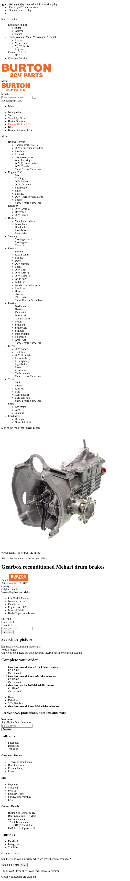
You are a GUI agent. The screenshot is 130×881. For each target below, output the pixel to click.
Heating (19, 309)
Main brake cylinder (25, 221)
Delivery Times (16, 793)
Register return (16, 765)
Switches (20, 352)
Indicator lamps (23, 358)
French (18, 33)
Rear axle (20, 154)
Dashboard (21, 306)
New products (15, 112)
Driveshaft (20, 211)
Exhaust (19, 193)
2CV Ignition (22, 181)
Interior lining (22, 333)
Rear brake (21, 233)
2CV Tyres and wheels (27, 163)
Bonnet (19, 257)
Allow (23, 865)
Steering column (23, 239)
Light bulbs (21, 364)
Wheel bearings (23, 160)
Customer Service (17, 58)
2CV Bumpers (22, 275)
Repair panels (22, 254)
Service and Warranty (19, 796)
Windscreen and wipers (27, 285)
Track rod (20, 245)
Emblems (20, 288)
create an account (72, 652)
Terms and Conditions (20, 762)
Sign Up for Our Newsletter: (16, 722)
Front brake (21, 230)
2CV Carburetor (23, 184)
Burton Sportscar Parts (20, 130)
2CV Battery (22, 349)
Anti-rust (19, 388)
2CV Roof (20, 269)
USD (17, 55)
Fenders (19, 251)
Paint (17, 391)
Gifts (17, 409)
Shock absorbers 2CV (26, 144)
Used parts (20, 419)
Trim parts (20, 297)
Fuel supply (21, 187)
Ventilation (20, 312)
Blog (10, 127)
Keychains (20, 406)
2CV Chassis (22, 166)
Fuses (18, 367)
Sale (10, 115)
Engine (19, 199)
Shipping (13, 787)
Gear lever (20, 339)
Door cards (21, 315)
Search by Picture (17, 118)
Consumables (22, 394)
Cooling (19, 178)
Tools (18, 382)
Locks (18, 266)
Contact (12, 771)
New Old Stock (23, 422)
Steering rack (22, 242)
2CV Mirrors (22, 263)
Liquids (19, 385)
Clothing (19, 412)
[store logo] (26, 77)
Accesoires (21, 370)
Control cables (22, 318)
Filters (18, 190)
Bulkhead (20, 282)
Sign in (56, 652)
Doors (18, 260)
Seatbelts (19, 330)
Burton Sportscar (17, 121)
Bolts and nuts (22, 397)
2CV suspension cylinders (29, 148)
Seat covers (21, 327)
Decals (18, 291)
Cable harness (22, 373)
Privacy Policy (16, 768)
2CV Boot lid (22, 272)
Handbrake (21, 227)
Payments (13, 784)
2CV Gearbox (22, 208)
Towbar (19, 294)
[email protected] (26, 828)
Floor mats (20, 336)
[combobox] (17, 97)
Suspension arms (24, 157)
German (19, 30)
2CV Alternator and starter (29, 196)
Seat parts (20, 324)
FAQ (11, 799)
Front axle (20, 151)
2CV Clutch (21, 215)
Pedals (18, 321)
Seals (17, 175)
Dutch (18, 27)
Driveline (13, 700)
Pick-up (12, 790)
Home (11, 697)
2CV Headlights (23, 355)
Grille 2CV (21, 278)
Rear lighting (22, 361)
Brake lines (21, 224)
